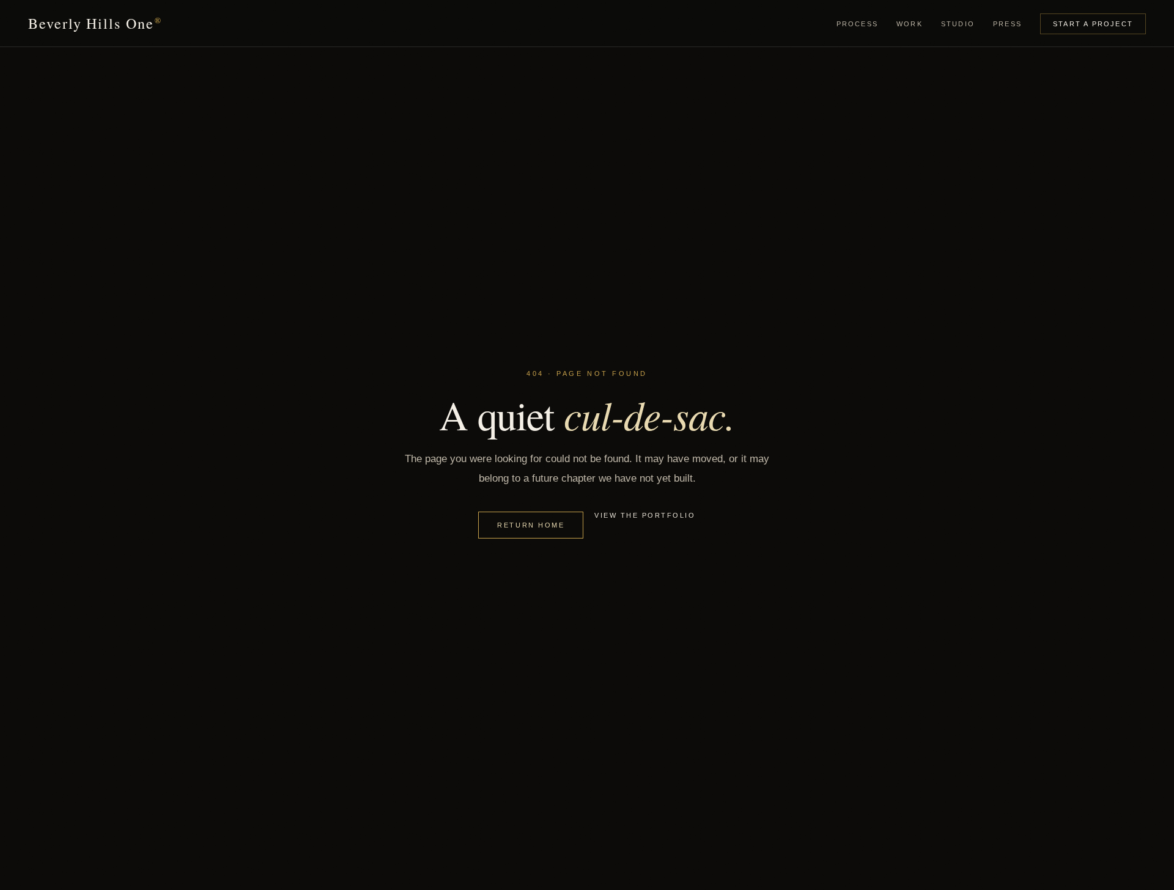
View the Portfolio (644, 515)
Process (857, 24)
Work (909, 24)
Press (1007, 24)
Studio (958, 24)
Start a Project (1093, 24)
